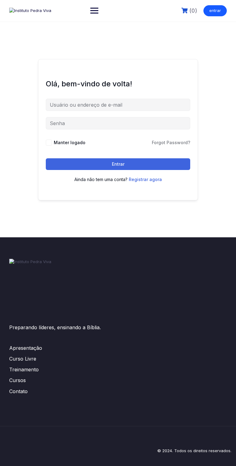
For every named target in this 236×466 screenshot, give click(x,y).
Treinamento (24, 369)
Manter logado (69, 142)
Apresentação (25, 348)
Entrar (118, 164)
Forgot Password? (171, 142)
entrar (215, 10)
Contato (18, 391)
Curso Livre (22, 359)
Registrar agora (145, 179)
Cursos (17, 380)
